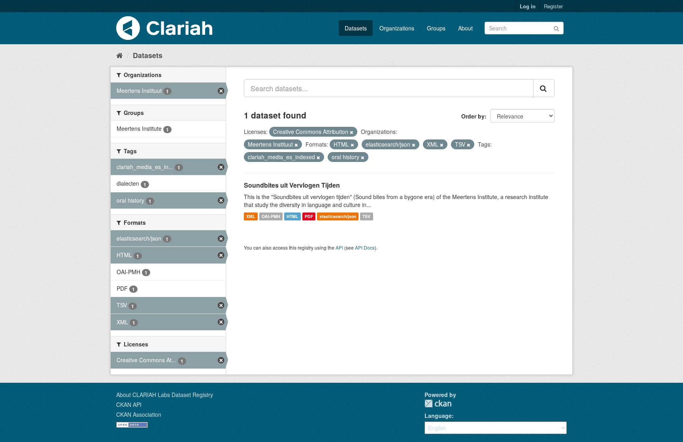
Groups (436, 28)
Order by (473, 116)
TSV (366, 216)
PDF (309, 216)
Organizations (396, 28)
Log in (528, 6)
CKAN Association (138, 414)
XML (250, 216)
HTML (292, 216)
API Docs (365, 247)
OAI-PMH (271, 216)
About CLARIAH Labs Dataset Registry (164, 395)
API (339, 247)
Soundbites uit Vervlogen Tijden (292, 185)
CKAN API (129, 404)
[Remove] (351, 132)
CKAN (438, 403)
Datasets (356, 28)
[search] (544, 88)
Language (438, 415)
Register (553, 6)
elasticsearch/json (338, 216)
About (465, 28)
